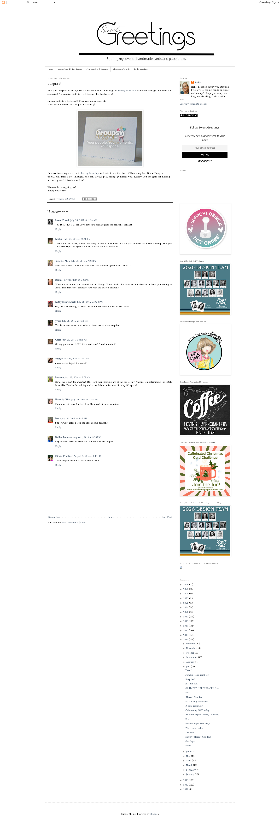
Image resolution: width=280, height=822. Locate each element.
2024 (186, 593)
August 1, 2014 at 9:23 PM (87, 437)
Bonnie (59, 280)
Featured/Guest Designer (97, 69)
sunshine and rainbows (197, 675)
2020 (186, 612)
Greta (58, 339)
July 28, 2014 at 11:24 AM (83, 220)
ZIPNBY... (190, 732)
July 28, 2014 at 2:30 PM (84, 261)
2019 (186, 616)
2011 (186, 789)
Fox (187, 719)
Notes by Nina (62, 399)
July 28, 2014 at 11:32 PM (75, 321)
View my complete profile (193, 104)
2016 (186, 630)
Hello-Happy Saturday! (197, 723)
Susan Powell (62, 220)
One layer (190, 741)
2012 (186, 784)
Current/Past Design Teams (70, 69)
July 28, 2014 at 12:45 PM (77, 239)
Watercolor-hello (194, 728)
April (189, 760)
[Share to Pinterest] (95, 199)
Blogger (154, 814)
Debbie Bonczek (63, 437)
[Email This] (83, 199)
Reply (58, 229)
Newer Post (54, 517)
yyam (58, 321)
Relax (188, 745)
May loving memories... (197, 701)
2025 (186, 589)
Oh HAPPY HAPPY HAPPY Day (202, 688)
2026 (186, 584)
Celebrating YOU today (197, 710)
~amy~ (59, 358)
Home (50, 69)
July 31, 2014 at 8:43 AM (74, 418)
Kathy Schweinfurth (65, 302)
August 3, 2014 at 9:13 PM (87, 456)
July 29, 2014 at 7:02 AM (76, 358)
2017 (186, 625)
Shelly (197, 82)
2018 (186, 621)
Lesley (59, 239)
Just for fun (191, 683)
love (187, 692)
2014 (186, 639)
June (189, 751)
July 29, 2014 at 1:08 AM (74, 339)
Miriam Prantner (64, 456)
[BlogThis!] (86, 199)
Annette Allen (62, 261)
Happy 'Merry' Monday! (198, 737)
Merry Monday (126, 90)
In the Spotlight (141, 69)
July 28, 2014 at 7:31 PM (76, 280)
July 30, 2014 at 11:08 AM (84, 399)
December (191, 643)
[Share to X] (89, 199)
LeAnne (59, 377)
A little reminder (194, 706)
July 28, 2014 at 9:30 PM (90, 302)
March (189, 765)
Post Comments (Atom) (74, 522)
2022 (186, 603)
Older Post (166, 517)
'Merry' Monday (193, 697)
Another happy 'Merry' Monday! (202, 714)
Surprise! (190, 679)
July (188, 666)
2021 (186, 607)
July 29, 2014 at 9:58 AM (77, 377)
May (188, 756)
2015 (186, 635)
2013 (186, 780)
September (192, 657)
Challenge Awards (121, 69)
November (192, 648)
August (190, 662)
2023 (186, 598)
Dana (58, 418)
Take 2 (188, 670)
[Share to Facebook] (92, 199)
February (191, 769)
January (190, 774)
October (190, 653)
